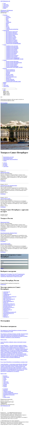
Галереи (5, 310)
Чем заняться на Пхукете (11, 39)
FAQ (4, 395)
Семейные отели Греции (11, 49)
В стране (5, 165)
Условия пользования (8, 392)
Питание (8, 73)
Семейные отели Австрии (12, 45)
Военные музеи (7, 309)
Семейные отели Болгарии (12, 47)
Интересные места (8, 313)
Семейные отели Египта (11, 50)
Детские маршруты (10, 69)
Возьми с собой (9, 74)
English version (6, 397)
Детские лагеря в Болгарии (12, 61)
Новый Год (8, 78)
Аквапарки (6, 291)
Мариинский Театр (5, 172)
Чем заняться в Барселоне (12, 31)
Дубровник (8, 22)
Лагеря (4, 60)
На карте (5, 164)
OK (1, 102)
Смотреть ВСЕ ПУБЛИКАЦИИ (13, 81)
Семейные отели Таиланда (12, 55)
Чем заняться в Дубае (11, 36)
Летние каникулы (10, 79)
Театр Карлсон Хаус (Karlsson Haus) (9, 185)
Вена (7, 19)
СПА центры (7, 300)
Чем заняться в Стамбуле (11, 41)
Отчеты (5, 386)
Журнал (5, 68)
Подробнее (4, 102)
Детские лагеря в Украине (12, 63)
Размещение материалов (8, 394)
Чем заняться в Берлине (11, 32)
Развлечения (6, 30)
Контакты (5, 6)
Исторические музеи (8, 307)
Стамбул (8, 28)
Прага (7, 25)
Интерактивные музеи (9, 304)
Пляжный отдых (10, 75)
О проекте (5, 388)
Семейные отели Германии (12, 48)
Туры (4, 3)
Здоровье (8, 72)
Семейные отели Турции (11, 56)
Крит (7, 24)
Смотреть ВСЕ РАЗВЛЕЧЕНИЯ (13, 43)
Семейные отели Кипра (11, 53)
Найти (2, 268)
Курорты (5, 15)
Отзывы (5, 384)
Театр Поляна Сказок (5, 198)
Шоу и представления (9, 299)
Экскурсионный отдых (11, 76)
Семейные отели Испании (12, 51)
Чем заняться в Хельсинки (12, 42)
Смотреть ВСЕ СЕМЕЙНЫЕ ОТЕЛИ (14, 59)
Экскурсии (5, 4)
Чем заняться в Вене (10, 35)
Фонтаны (6, 316)
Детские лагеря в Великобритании (14, 62)
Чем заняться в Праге (11, 38)
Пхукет (7, 26)
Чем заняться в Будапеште (12, 34)
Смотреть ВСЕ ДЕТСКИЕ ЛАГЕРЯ (14, 67)
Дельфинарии (7, 294)
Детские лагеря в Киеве (11, 64)
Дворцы (5, 314)
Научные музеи (7, 306)
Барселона (8, 17)
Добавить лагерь (7, 391)
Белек (7, 18)
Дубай (7, 20)
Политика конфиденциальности (10, 393)
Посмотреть (3, 284)
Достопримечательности (9, 312)
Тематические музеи (9, 303)
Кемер (7, 23)
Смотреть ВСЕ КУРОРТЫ (12, 29)
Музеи (5, 302)
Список (5, 162)
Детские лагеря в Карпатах (12, 66)
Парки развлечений (10, 70)
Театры (5, 293)
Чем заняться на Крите (11, 37)
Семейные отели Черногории (12, 57)
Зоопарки (6, 295)
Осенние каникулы (10, 80)
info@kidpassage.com (5, 1)
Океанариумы (7, 297)
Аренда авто (6, 5)
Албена (7, 16)
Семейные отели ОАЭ (11, 54)
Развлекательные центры (9, 296)
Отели (4, 44)
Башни (5, 315)
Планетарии (6, 308)
